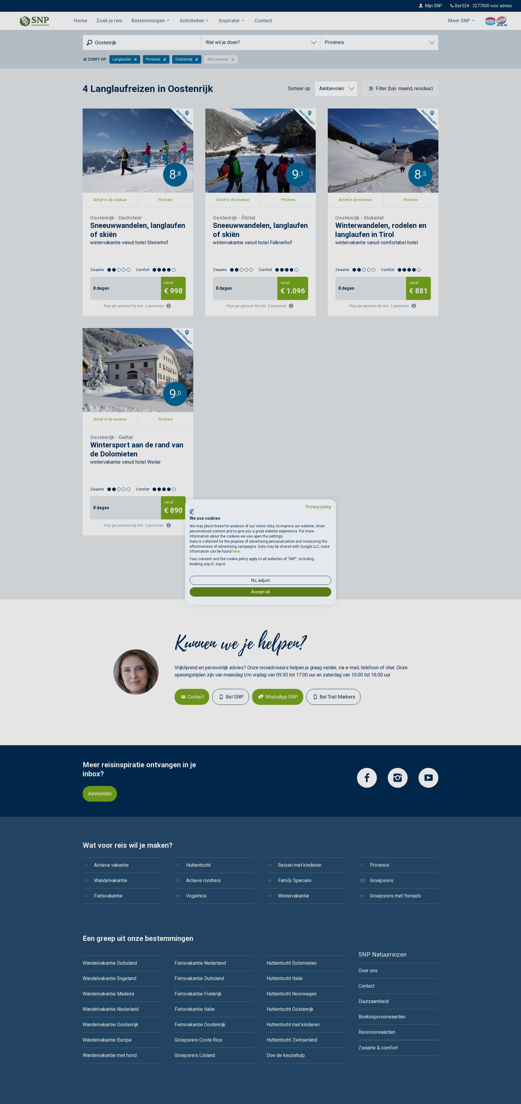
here (236, 551)
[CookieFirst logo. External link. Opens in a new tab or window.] (192, 512)
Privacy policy (318, 506)
